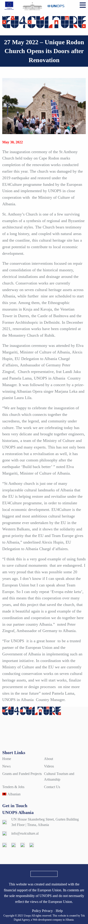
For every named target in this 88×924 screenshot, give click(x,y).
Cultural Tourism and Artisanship (59, 777)
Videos (49, 766)
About (48, 759)
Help (59, 911)
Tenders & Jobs (13, 787)
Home (6, 759)
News (6, 766)
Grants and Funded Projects (22, 774)
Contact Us (52, 787)
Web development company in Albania (53, 919)
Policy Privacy (42, 911)
